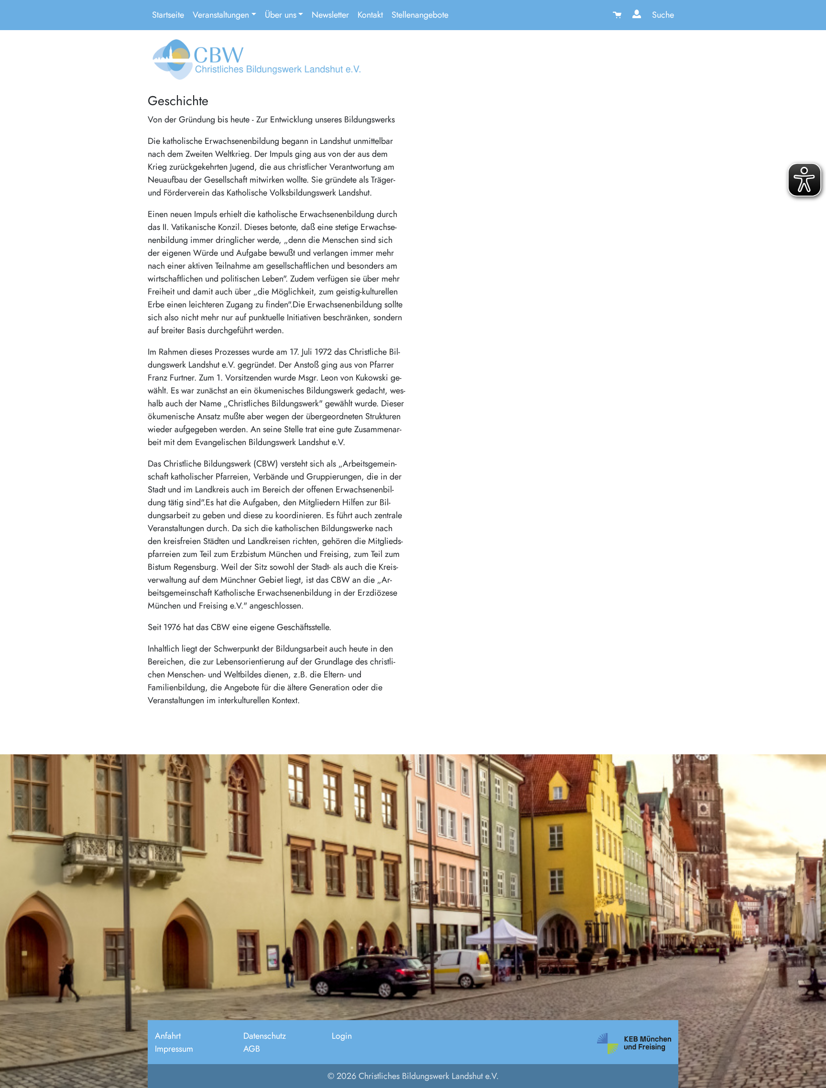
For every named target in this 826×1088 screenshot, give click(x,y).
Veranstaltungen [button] (221, 15)
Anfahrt (168, 1036)
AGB (251, 1049)
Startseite (168, 15)
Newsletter (330, 15)
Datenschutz (264, 1036)
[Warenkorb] (618, 15)
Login (342, 1036)
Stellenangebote (419, 15)
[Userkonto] (638, 15)
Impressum (174, 1049)
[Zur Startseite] (254, 63)
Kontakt (370, 15)
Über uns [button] (280, 15)
